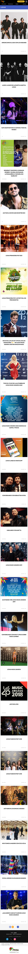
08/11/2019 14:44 (23, 608)
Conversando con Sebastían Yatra (14, 495)
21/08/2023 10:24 (23, 93)
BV (2, 51)
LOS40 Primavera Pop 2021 (14, 255)
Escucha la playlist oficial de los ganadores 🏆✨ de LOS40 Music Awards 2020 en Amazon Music (14, 342)
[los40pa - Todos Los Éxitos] (3, 1)
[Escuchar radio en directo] (18, 1)
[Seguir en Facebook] (7, 940)
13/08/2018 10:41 (23, 782)
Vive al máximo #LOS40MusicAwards (14, 878)
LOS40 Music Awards (14, 669)
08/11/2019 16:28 (23, 573)
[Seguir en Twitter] (11, 940)
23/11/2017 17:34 (23, 817)
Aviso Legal (7, 943)
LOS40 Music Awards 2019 (14, 565)
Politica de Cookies (20, 943)
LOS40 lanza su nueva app (14, 460)
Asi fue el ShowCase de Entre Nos (14, 213)
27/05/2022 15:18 (23, 221)
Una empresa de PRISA (14, 949)
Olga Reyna (4, 264)
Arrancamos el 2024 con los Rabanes (14, 42)
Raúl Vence (4, 747)
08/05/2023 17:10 (23, 136)
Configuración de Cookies (5, 944)
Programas (10, 4)
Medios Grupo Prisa (14, 952)
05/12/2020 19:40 (23, 349)
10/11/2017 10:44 (23, 886)
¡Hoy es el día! (14, 704)
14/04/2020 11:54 (23, 469)
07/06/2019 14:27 (23, 643)
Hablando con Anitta (14, 530)
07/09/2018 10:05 (23, 712)
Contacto (2, 943)
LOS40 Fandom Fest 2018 (14, 739)
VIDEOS (16, 4)
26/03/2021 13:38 (23, 264)
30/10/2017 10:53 (23, 921)
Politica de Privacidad (13, 943)
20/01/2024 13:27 (23, 51)
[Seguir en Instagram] (15, 940)
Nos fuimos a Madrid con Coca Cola (14, 843)
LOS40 (3, 7)
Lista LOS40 (4, 4)
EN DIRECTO (22, 1)
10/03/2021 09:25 (23, 306)
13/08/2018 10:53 (23, 747)
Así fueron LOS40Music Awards (14, 808)
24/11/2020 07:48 (23, 434)
